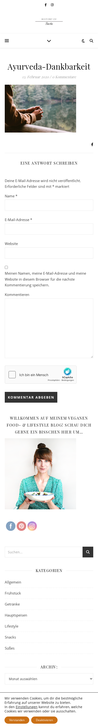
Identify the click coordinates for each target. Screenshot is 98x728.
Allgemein (13, 582)
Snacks (10, 637)
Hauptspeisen (16, 615)
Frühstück (13, 593)
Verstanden (16, 720)
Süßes (10, 648)
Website (11, 243)
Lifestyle (11, 626)
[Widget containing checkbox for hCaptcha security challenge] (41, 375)
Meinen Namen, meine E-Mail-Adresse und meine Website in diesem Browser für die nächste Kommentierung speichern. (45, 279)
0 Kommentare (64, 76)
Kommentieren (17, 294)
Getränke (12, 604)
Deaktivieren (44, 720)
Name (11, 196)
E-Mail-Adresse (18, 219)
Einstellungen (27, 707)
